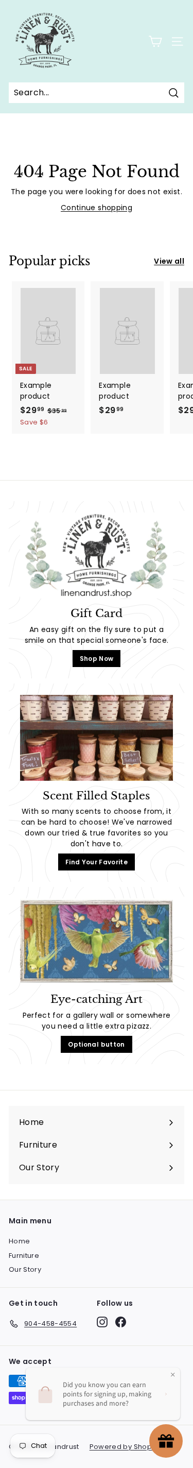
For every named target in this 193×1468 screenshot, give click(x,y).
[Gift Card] (96, 556)
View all (169, 261)
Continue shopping (96, 207)
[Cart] (155, 41)
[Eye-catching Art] (96, 941)
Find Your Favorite (96, 862)
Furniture (24, 1255)
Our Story (25, 1269)
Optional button (96, 1044)
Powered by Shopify (125, 1447)
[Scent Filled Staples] (96, 738)
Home (19, 1241)
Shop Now (97, 658)
